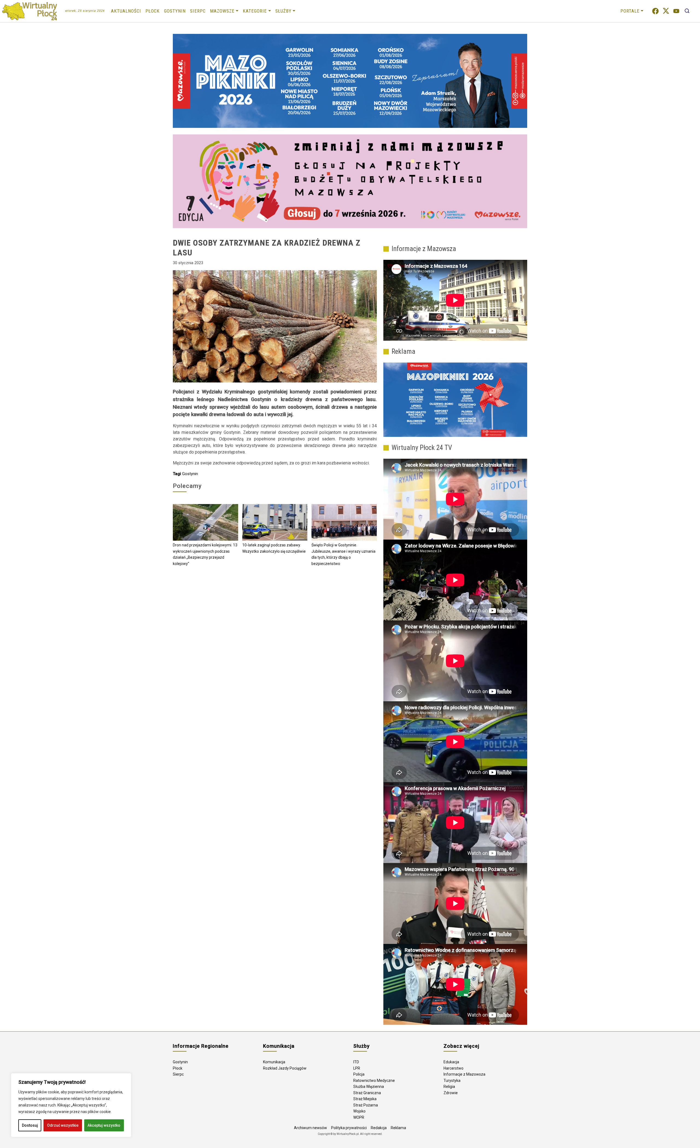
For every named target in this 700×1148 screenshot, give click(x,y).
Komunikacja (274, 1062)
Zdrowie (451, 1093)
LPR (356, 1068)
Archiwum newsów (310, 1128)
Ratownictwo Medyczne (374, 1080)
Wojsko (359, 1111)
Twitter (666, 11)
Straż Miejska (365, 1099)
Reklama (398, 1128)
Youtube (676, 11)
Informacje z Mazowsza (464, 1074)
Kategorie (255, 11)
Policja (358, 1074)
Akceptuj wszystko (104, 1125)
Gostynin (175, 11)
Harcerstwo (453, 1068)
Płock (152, 11)
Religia (449, 1086)
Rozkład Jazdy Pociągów (285, 1068)
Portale (630, 11)
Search (687, 11)
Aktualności (126, 11)
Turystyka (452, 1080)
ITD (356, 1062)
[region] (71, 1105)
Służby (283, 11)
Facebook (655, 11)
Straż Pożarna (365, 1105)
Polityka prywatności (349, 1128)
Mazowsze (222, 11)
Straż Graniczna (367, 1093)
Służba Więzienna (368, 1086)
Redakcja (379, 1128)
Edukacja (451, 1062)
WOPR (358, 1117)
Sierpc (198, 11)
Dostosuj (30, 1125)
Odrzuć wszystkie (62, 1125)
